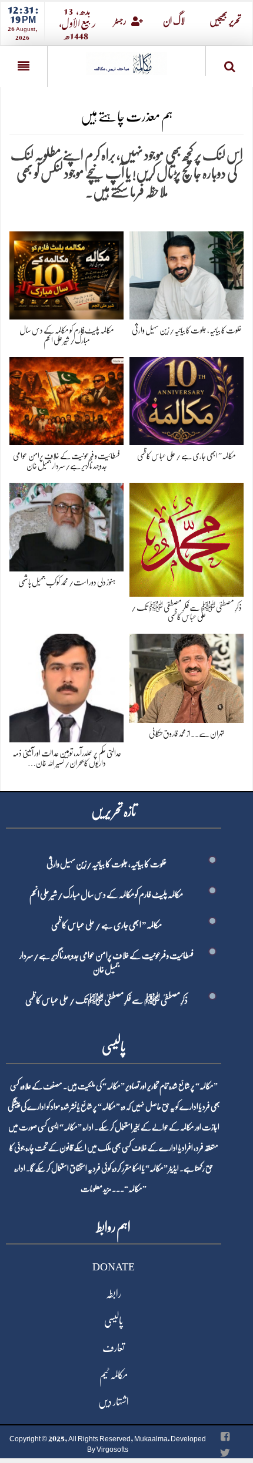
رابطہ (113, 1294)
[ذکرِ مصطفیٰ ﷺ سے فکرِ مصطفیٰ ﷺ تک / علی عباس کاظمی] (186, 537)
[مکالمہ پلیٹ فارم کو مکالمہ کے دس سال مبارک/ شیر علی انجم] (66, 273)
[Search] (229, 63)
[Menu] (23, 66)
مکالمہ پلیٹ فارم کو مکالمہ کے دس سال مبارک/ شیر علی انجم (106, 894)
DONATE (113, 1267)
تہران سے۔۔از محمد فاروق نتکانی (187, 733)
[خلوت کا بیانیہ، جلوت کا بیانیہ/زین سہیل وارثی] (186, 273)
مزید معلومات (96, 1188)
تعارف (113, 1348)
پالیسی (113, 1321)
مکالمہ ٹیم (113, 1375)
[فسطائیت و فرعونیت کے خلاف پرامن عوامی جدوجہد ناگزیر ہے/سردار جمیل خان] (66, 399)
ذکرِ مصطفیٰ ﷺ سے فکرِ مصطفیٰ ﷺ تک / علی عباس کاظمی (106, 1000)
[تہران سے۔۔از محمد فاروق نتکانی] (186, 676)
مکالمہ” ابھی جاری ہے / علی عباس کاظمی (186, 455)
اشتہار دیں (113, 1402)
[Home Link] (126, 59)
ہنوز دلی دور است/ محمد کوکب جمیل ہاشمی (66, 582)
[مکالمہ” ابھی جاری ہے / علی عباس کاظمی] (186, 399)
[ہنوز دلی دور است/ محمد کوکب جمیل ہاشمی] (66, 524)
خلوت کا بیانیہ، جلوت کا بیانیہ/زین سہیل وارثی (187, 330)
